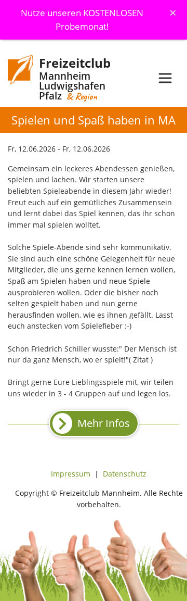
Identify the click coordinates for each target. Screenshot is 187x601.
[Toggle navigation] (165, 78)
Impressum (70, 474)
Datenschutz (124, 474)
